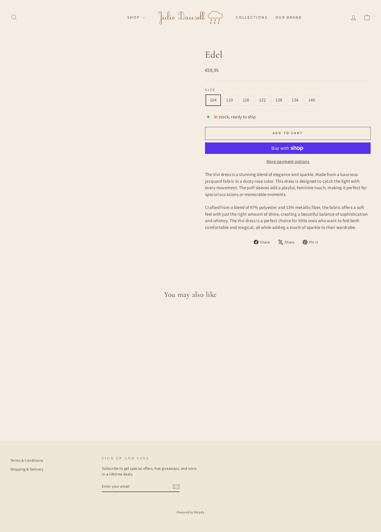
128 (279, 100)
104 (213, 100)
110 (229, 100)
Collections (252, 17)
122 (262, 100)
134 (295, 100)
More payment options (287, 161)
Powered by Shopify (190, 512)
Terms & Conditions (26, 460)
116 (246, 100)
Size (210, 89)
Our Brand (289, 17)
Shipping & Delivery (27, 469)
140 (311, 100)
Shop (134, 17)
